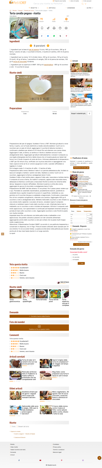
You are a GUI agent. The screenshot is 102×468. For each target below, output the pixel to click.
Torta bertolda (41, 300)
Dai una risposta (73, 231)
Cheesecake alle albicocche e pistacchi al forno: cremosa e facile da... (85, 192)
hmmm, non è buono (26, 278)
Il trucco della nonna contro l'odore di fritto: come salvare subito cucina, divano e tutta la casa (60, 410)
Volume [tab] (79, 211)
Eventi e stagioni (19, 434)
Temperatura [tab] (87, 211)
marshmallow (48, 65)
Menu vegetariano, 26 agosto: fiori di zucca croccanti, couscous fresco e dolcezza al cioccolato (60, 395)
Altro (88, 8)
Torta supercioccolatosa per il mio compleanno (67, 302)
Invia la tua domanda (82, 244)
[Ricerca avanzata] (85, 4)
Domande (71, 8)
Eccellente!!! (23, 268)
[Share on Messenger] (47, 36)
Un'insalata (76, 259)
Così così (22, 275)
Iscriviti (81, 206)
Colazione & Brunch (19, 437)
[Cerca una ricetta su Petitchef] (82, 3)
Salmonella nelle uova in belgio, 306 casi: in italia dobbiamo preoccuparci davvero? (30, 410)
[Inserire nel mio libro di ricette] (42, 28)
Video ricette (14, 447)
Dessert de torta (23, 426)
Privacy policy (57, 447)
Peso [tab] (72, 211)
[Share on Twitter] (60, 36)
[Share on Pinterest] (66, 36)
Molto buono (24, 270)
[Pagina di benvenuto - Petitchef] (10, 10)
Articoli (52, 8)
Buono (21, 273)
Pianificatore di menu (80, 167)
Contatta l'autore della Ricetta (40, 316)
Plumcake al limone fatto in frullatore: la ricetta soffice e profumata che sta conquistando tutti (29, 375)
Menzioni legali (57, 452)
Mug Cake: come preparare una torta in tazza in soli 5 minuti (60, 374)
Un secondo (76, 257)
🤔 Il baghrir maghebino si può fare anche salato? (80, 229)
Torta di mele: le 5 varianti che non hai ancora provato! (29, 362)
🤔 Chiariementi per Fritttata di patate (81, 234)
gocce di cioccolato (20, 61)
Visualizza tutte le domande (84, 241)
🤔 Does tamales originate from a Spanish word (79, 238)
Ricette (33, 8)
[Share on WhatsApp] (54, 36)
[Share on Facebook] (41, 36)
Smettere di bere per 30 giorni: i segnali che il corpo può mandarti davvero (29, 394)
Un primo (75, 254)
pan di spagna (34, 49)
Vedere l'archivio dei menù (80, 196)
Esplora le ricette (15, 431)
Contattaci (56, 444)
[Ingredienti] (2, 234)
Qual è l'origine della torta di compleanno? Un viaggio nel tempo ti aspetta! (60, 363)
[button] (12, 28)
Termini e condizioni (58, 449)
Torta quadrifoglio (27, 300)
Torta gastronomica (15, 300)
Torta (13, 426)
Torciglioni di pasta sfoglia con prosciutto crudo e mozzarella (84, 178)
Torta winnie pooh (53, 300)
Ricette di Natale (30, 434)
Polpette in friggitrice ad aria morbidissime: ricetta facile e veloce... (85, 184)
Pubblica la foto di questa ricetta (39, 329)
